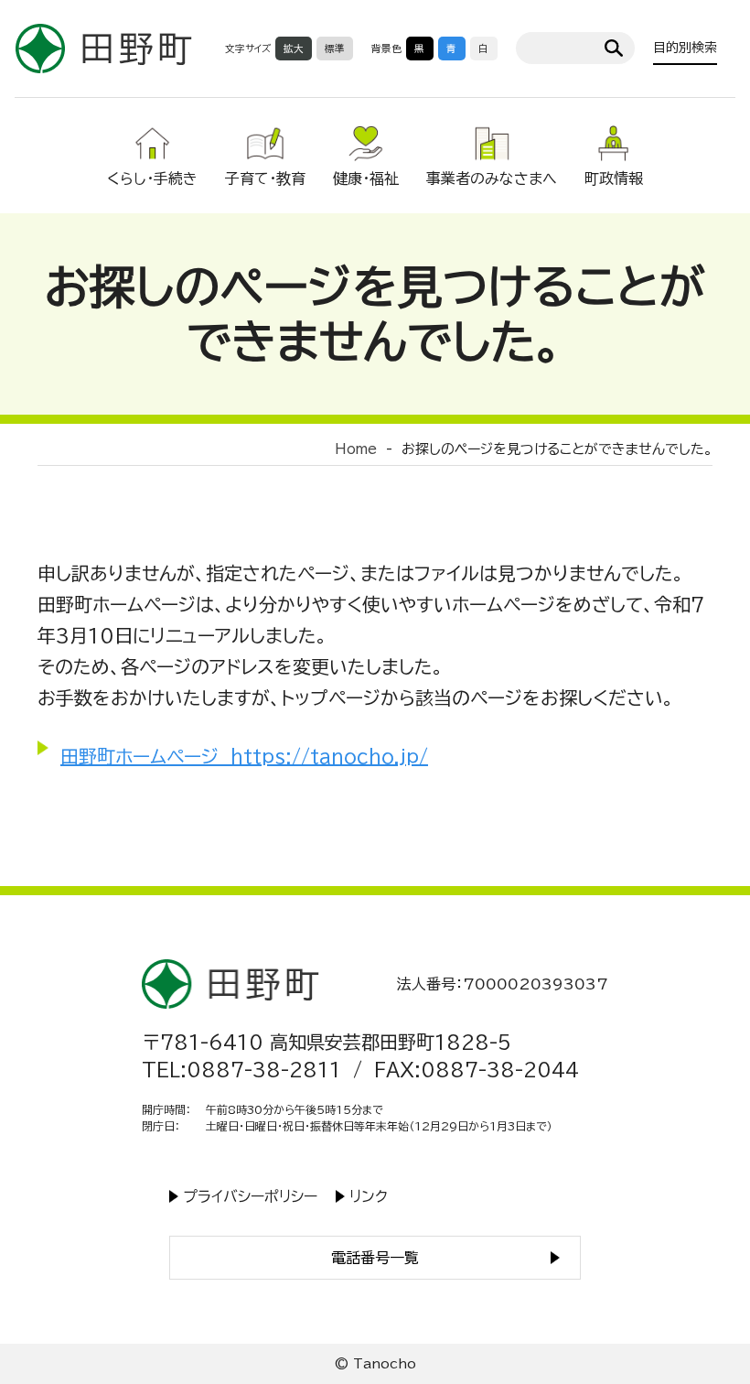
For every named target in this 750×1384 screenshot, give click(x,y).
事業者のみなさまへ (491, 178)
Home (356, 449)
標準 (335, 48)
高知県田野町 (104, 48)
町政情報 (613, 178)
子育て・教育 (265, 178)
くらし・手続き (152, 178)
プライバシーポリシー (250, 1196)
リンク (368, 1196)
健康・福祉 (366, 178)
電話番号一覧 (375, 1257)
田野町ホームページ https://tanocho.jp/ (244, 756)
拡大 (294, 48)
